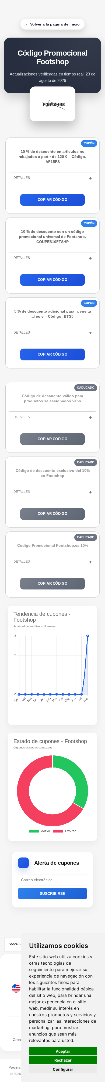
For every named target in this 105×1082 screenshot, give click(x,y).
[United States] (16, 988)
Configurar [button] (63, 1069)
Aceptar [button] (63, 1051)
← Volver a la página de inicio (52, 24)
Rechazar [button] (63, 1060)
